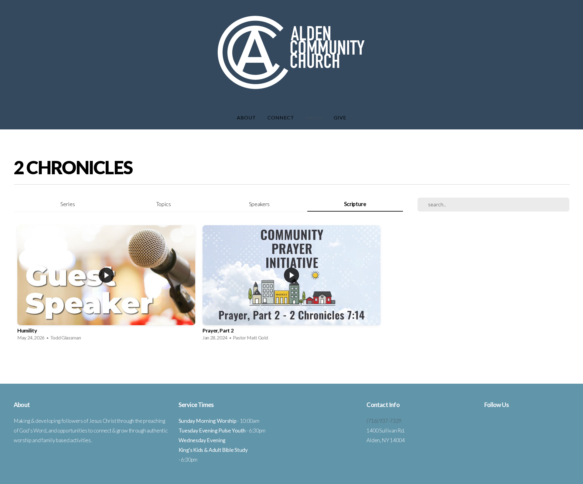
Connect (281, 117)
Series (67, 204)
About (247, 117)
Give (340, 117)
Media (314, 117)
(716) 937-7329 (384, 421)
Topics (163, 204)
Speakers (259, 204)
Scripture (355, 204)
